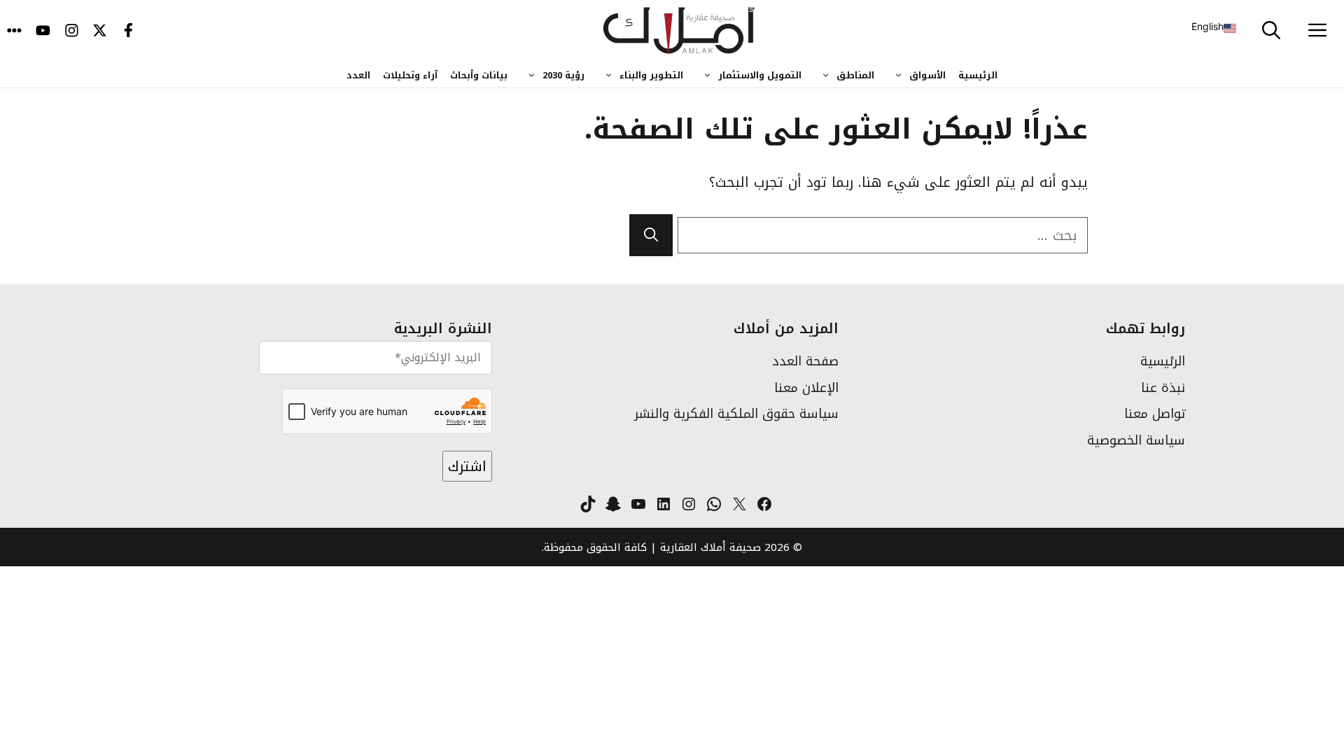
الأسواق (927, 75)
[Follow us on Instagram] (71, 31)
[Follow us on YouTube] (43, 31)
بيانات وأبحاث (478, 75)
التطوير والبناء (651, 75)
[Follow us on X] (99, 31)
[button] (1271, 31)
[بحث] (651, 235)
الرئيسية (977, 75)
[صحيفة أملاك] (679, 31)
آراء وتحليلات (410, 75)
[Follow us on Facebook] (128, 31)
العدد (358, 75)
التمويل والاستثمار (760, 75)
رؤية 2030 (563, 75)
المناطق (855, 75)
